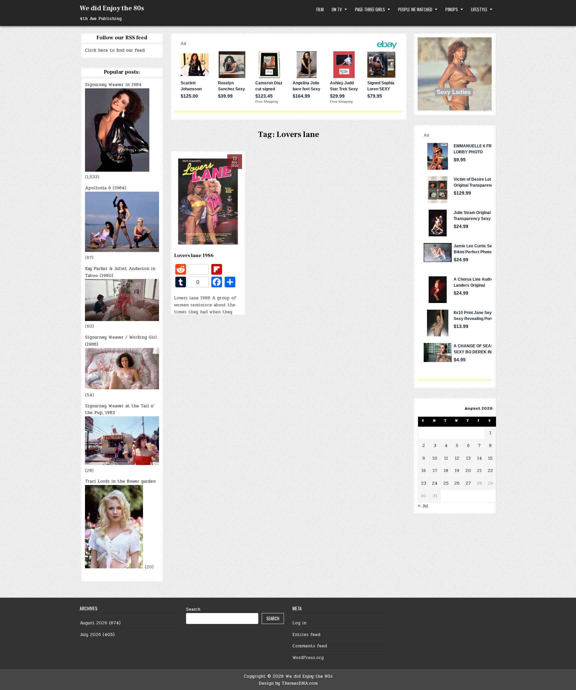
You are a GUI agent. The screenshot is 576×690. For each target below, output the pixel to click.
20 (468, 470)
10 (434, 458)
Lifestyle (479, 9)
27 (468, 483)
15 (490, 458)
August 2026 (93, 623)
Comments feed (309, 646)
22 (490, 470)
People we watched (415, 9)
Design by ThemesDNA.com (288, 683)
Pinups (451, 9)
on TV (337, 9)
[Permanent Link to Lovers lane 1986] (208, 201)
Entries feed (306, 634)
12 (457, 458)
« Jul (423, 506)
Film (320, 9)
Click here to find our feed (115, 50)
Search (193, 609)
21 (479, 470)
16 (423, 470)
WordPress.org (308, 657)
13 (468, 458)
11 (446, 458)
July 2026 (90, 634)
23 (423, 483)
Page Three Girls (370, 9)
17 (435, 470)
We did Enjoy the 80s (112, 8)
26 (457, 483)
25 (446, 483)
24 (435, 483)
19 (457, 470)
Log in (299, 623)
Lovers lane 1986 (194, 255)
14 (479, 458)
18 (446, 470)
